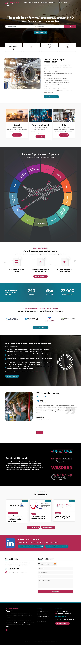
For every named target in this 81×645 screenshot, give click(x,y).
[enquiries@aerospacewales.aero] (6, 572)
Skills (64, 125)
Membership (44, 2)
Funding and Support (40, 125)
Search (70, 26)
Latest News (10, 513)
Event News (34, 513)
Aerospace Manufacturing (13, 45)
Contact (50, 4)
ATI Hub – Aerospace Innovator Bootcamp (38, 517)
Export (17, 125)
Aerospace (51, 2)
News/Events (42, 4)
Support (36, 2)
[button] (38, 432)
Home (25, 2)
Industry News (15, 513)
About (30, 2)
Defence (59, 2)
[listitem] (33, 169)
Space (65, 2)
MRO (49, 44)
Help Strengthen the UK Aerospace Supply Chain (62, 517)
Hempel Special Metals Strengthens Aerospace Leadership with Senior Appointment (15, 518)
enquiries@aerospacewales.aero (40, 371)
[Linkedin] (6, 630)
